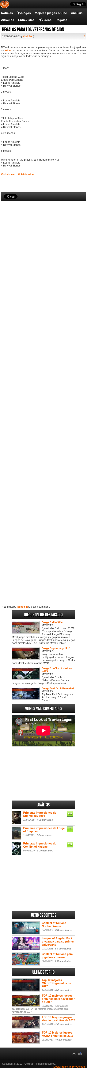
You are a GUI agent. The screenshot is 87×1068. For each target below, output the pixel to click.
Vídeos (47, 20)
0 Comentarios (45, 819)
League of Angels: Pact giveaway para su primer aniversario (58, 941)
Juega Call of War (52, 622)
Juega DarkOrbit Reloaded (58, 688)
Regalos (61, 20)
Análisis (77, 13)
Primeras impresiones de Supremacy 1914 (39, 814)
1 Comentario (44, 835)
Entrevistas (26, 20)
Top (80, 1053)
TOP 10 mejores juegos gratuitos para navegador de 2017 (58, 999)
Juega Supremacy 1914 (56, 648)
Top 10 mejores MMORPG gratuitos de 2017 (56, 983)
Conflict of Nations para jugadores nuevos (57, 955)
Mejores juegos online (51, 13)
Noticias (7, 13)
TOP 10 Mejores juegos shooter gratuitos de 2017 (58, 1019)
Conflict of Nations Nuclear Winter (54, 924)
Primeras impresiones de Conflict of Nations (39, 845)
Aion (8, 50)
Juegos (25, 13)
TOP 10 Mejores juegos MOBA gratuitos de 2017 (57, 1034)
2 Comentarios (45, 850)
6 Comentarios (63, 990)
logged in (22, 606)
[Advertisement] (43, 393)
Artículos (7, 20)
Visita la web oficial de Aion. (17, 174)
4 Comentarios (63, 1039)
